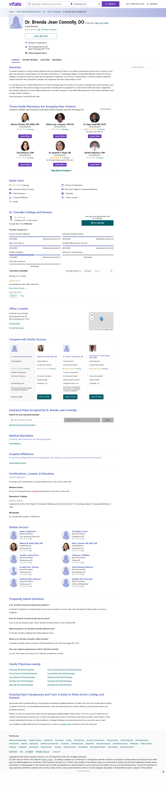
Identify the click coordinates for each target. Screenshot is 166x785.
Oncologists (65, 743)
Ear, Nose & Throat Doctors (95, 740)
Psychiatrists (22, 747)
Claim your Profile (101, 23)
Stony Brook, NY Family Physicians (22, 677)
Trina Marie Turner (80, 531)
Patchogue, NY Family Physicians (21, 670)
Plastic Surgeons (146, 743)
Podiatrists (12, 747)
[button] (101, 319)
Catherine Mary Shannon (30, 579)
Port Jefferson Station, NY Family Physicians (64, 670)
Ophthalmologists (77, 743)
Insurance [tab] (57, 60)
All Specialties (83, 747)
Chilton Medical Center (37, 53)
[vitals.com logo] (15, 4)
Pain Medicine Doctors (120, 743)
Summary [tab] (16, 60)
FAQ (21, 752)
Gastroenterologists (142, 740)
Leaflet (99, 329)
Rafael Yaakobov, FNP (94, 153)
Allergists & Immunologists (18, 740)
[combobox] (47, 4)
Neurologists (34, 743)
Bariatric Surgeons (35, 740)
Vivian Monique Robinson (82, 567)
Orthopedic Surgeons (103, 743)
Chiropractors (59, 740)
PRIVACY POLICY (43, 752)
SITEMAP (29, 752)
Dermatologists (79, 740)
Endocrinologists (112, 740)
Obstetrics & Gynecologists (49, 743)
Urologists (57, 747)
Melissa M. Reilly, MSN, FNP (47, 357)
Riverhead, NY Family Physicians (59, 685)
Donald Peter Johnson (29, 567)
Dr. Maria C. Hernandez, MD (73, 357)
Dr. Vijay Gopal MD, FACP (94, 124)
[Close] (163, 772)
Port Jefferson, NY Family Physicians (23, 673)
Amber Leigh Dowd (28, 531)
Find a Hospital (113, 747)
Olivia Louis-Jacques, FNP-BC (60, 124)
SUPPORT (13, 752)
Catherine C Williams (81, 555)
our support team (65, 724)
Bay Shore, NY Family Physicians (21, 681)
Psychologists (33, 747)
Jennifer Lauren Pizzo (29, 555)
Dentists (69, 740)
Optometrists (89, 743)
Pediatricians (134, 743)
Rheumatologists (46, 747)
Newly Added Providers (97, 747)
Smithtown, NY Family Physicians (59, 677)
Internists (24, 743)
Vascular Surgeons (70, 747)
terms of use (47, 759)
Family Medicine (15, 443)
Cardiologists (48, 740)
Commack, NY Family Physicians (59, 681)
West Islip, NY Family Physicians (21, 685)
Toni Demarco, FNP (25, 153)
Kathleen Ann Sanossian (82, 579)
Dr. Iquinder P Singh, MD (60, 153)
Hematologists (14, 743)
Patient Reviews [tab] (30, 60)
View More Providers (61, 170)
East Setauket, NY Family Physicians (61, 673)
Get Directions (14, 324)
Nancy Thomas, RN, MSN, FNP (25, 124)
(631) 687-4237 (18, 328)
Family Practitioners (126, 740)
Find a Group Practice (127, 747)
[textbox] (47, 4)
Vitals (111, 329)
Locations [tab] (45, 60)
